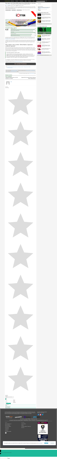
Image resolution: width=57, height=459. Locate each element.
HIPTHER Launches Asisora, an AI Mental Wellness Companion (46, 42)
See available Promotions (21, 63)
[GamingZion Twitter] (43, 414)
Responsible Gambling (8, 431)
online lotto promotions (14, 70)
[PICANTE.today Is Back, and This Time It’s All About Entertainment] (39, 49)
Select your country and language (41, 1)
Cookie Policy (40, 443)
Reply (1, 456)
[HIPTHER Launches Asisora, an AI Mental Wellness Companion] (39, 42)
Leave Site (52, 443)
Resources (22, 427)
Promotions (9, 4)
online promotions (31, 73)
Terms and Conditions (8, 426)
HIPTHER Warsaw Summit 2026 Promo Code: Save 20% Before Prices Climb (46, 45)
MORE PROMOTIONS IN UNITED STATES (44, 23)
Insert (9, 458)
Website (14, 402)
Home (6, 4)
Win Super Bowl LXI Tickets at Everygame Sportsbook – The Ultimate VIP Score (46, 17)
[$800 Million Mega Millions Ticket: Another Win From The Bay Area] (39, 52)
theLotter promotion (10, 67)
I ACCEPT (46, 443)
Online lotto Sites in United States (30, 70)
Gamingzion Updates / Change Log (26, 426)
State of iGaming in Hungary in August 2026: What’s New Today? (46, 35)
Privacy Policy (7, 427)
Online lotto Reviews (13, 71)
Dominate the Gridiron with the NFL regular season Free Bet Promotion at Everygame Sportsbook (46, 21)
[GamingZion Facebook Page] (38, 414)
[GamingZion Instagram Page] (40, 414)
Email (38, 9)
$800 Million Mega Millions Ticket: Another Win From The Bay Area (46, 52)
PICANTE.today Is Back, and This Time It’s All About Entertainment (46, 49)
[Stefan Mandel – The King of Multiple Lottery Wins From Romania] (39, 39)
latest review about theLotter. (19, 61)
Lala (7, 5)
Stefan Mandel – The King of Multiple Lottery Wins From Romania (46, 39)
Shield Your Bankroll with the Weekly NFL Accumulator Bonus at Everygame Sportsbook (46, 14)
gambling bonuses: (41, 7)
